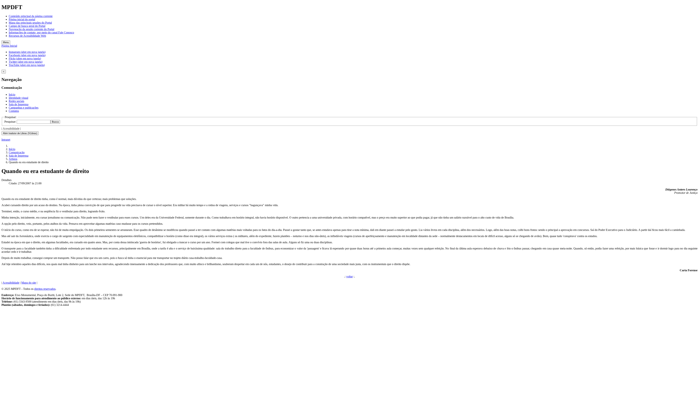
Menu (6, 42)
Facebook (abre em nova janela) (27, 55)
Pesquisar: (10, 121)
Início (12, 94)
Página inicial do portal (22, 19)
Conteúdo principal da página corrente (31, 16)
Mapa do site (28, 282)
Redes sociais (16, 101)
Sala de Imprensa (18, 104)
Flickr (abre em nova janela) (25, 58)
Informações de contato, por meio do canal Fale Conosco (41, 32)
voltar (349, 276)
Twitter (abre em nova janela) (25, 61)
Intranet (5, 139)
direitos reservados (45, 288)
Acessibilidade (11, 128)
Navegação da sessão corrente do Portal (31, 29)
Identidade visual (18, 97)
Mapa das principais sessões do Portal (30, 22)
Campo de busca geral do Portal (27, 25)
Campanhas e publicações (23, 107)
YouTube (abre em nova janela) (27, 65)
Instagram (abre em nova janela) (27, 51)
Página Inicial (9, 45)
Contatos (14, 110)
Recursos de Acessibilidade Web (27, 35)
